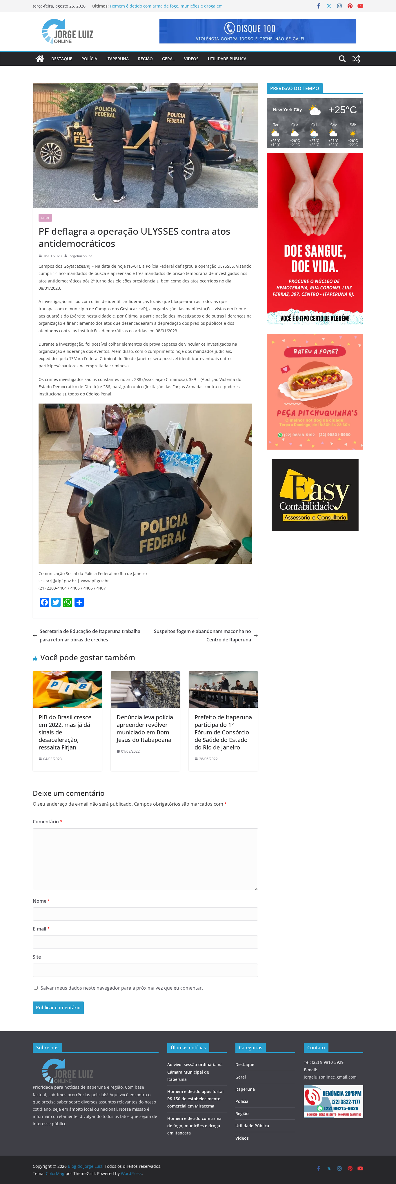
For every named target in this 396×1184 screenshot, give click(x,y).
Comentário (48, 821)
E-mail (41, 929)
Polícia (89, 58)
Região (145, 58)
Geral (168, 58)
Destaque (61, 58)
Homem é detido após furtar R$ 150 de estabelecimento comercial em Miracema (195, 1099)
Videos (191, 58)
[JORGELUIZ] (67, 1062)
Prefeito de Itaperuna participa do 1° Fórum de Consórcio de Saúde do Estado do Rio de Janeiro (223, 732)
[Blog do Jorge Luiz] (40, 59)
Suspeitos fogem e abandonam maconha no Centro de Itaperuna (202, 635)
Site (37, 957)
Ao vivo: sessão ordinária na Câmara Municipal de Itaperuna (195, 1072)
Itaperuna (117, 58)
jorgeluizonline (80, 255)
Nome (41, 901)
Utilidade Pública (227, 58)
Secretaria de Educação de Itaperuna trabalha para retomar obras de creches (90, 635)
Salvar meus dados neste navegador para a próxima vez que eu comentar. (122, 988)
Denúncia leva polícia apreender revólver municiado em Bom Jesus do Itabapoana (145, 728)
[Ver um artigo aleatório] (356, 59)
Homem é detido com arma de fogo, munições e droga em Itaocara (194, 1126)
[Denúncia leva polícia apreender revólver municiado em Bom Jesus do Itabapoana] (145, 675)
